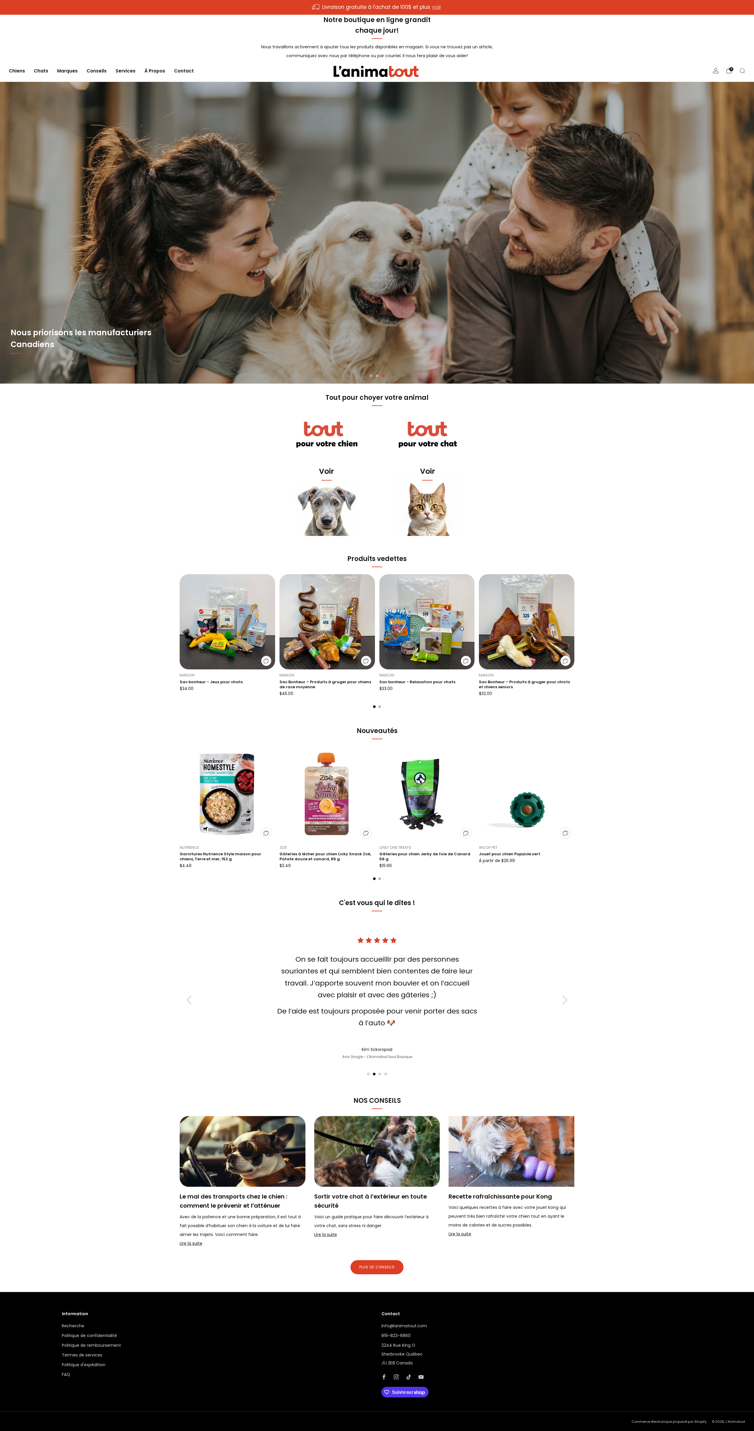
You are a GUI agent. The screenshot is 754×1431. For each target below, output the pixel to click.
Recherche (73, 1326)
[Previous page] (180, 622)
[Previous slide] (189, 1000)
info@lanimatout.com (404, 1326)
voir (436, 7)
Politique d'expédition (83, 1365)
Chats (41, 71)
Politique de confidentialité (89, 1335)
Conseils (97, 71)
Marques (67, 71)
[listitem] (377, 7)
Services (125, 71)
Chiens (17, 71)
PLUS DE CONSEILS (377, 1267)
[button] (371, 375)
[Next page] (574, 622)
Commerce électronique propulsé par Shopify (669, 1421)
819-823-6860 (396, 1335)
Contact (184, 71)
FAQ (66, 1374)
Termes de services (82, 1355)
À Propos (154, 71)
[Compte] (716, 71)
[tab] (374, 706)
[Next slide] (565, 1000)
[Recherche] (742, 71)
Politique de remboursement (91, 1345)
